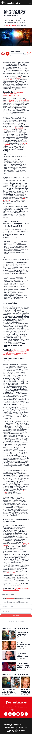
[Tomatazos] (10, 3)
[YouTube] (18, 714)
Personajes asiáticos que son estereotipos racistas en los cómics (14, 93)
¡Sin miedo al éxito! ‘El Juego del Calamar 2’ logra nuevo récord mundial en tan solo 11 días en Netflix (23, 665)
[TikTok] (22, 714)
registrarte (10, 599)
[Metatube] (9, 728)
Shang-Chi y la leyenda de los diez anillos (16, 101)
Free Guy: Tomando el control (13, 78)
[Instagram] (14, 714)
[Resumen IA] (29, 53)
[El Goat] (22, 731)
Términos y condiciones (22, 707)
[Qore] (10, 731)
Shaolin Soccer (9, 573)
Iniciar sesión (16, 615)
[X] (10, 714)
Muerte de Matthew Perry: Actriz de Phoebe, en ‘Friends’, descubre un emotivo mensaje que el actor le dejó (23, 644)
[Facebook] (6, 714)
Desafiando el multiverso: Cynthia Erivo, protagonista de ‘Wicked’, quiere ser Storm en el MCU (22, 634)
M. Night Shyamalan (14, 199)
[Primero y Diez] (16, 730)
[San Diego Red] (21, 728)
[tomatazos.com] (3, 53)
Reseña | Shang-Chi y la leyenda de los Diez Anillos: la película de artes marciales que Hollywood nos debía (16, 352)
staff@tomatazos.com (16, 710)
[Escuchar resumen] (7, 54)
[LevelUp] (7, 725)
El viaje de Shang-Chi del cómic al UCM (16, 589)
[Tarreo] (16, 725)
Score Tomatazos (8, 707)
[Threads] (26, 714)
